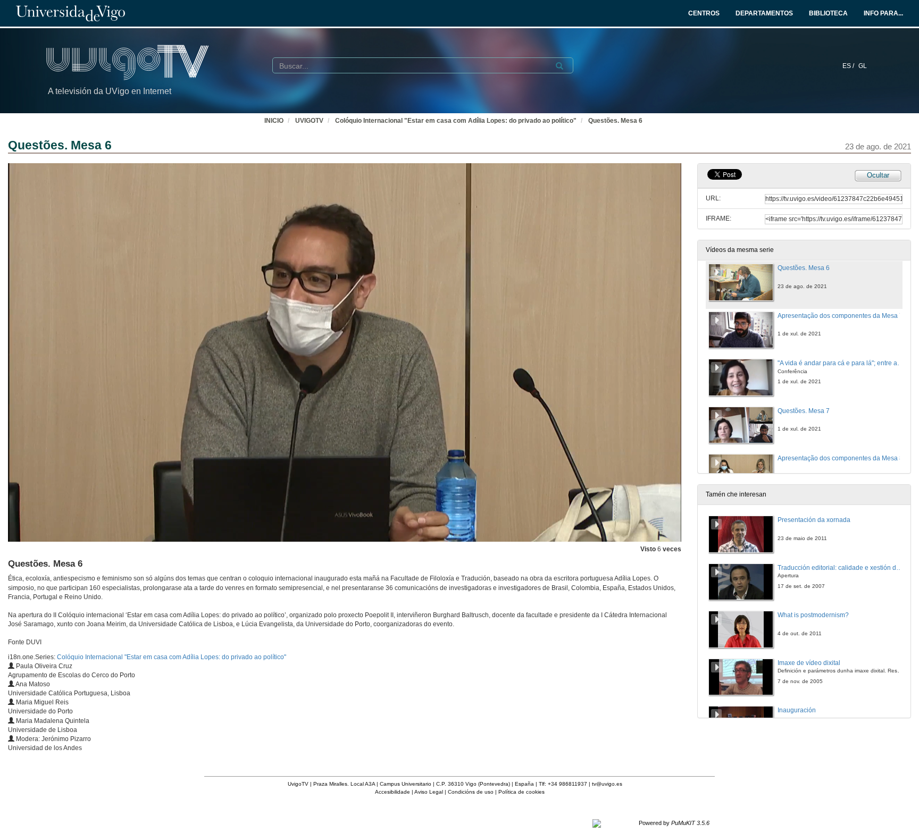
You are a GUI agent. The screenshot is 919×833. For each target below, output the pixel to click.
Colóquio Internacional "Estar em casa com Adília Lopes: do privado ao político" (456, 120)
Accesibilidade (392, 792)
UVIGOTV (309, 120)
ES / (849, 66)
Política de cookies (521, 792)
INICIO (273, 120)
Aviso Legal (428, 792)
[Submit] (559, 66)
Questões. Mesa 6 (615, 120)
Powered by (674, 823)
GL (862, 66)
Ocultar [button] (878, 175)
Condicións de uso (471, 792)
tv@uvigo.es (607, 784)
